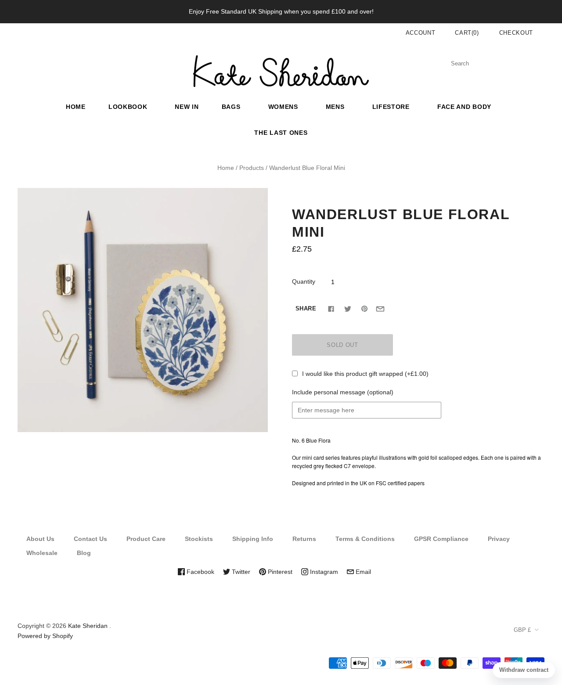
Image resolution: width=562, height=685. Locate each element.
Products (251, 167)
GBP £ (522, 630)
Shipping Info (252, 538)
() (467, 32)
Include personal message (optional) (342, 392)
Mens (335, 106)
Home (76, 106)
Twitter (240, 571)
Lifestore (391, 106)
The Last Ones (280, 132)
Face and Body (464, 106)
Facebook (199, 571)
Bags (231, 106)
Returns (304, 538)
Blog (84, 552)
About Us (40, 538)
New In (186, 106)
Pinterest (279, 571)
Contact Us (90, 538)
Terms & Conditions (365, 538)
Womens (283, 106)
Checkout (516, 32)
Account (421, 32)
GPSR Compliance (441, 538)
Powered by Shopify (45, 635)
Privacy (499, 538)
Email (362, 571)
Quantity (303, 281)
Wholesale (42, 552)
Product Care (146, 538)
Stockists (199, 538)
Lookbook (128, 106)
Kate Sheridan (88, 625)
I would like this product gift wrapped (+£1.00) (365, 373)
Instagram (323, 571)
